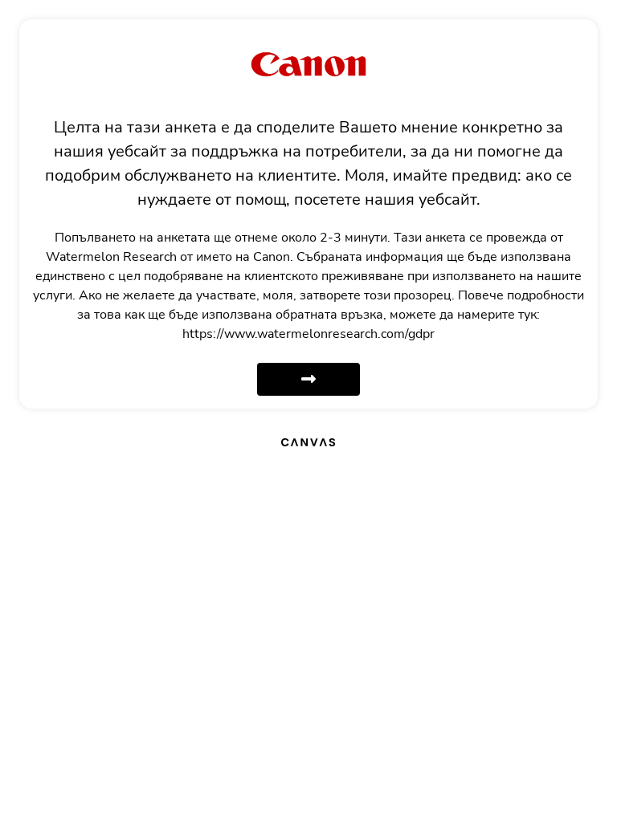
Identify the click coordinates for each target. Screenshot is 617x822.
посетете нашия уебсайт (385, 199)
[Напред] (308, 379)
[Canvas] (308, 441)
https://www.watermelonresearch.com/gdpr (308, 334)
